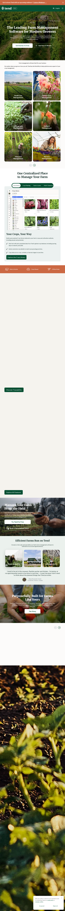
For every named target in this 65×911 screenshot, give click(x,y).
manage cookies (39, 901)
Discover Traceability (14, 390)
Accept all (41, 906)
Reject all (55, 906)
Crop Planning (26, 185)
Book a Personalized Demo (19, 528)
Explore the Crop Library (16, 257)
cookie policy (50, 900)
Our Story (32, 613)
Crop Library (16, 185)
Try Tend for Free (17, 522)
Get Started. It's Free (22, 45)
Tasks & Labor (37, 185)
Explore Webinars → (40, 2)
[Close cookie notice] (62, 898)
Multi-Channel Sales (49, 185)
